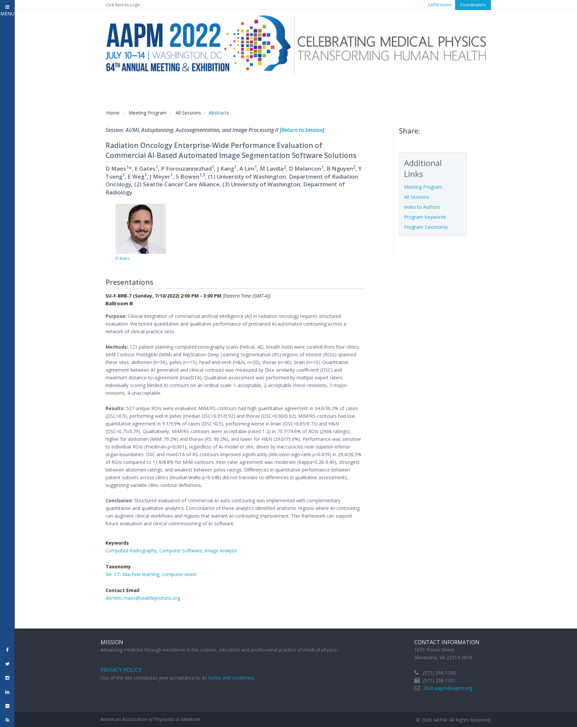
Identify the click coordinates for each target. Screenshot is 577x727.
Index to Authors (422, 207)
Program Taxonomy (426, 227)
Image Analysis (221, 550)
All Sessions (188, 113)
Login (135, 5)
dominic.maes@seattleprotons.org (143, 598)
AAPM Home (439, 5)
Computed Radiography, (132, 550)
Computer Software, (182, 550)
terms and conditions (231, 678)
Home (113, 113)
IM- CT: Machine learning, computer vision (151, 574)
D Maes (123, 258)
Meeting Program (148, 113)
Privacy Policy (121, 670)
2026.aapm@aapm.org (447, 688)
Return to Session (302, 130)
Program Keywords (425, 217)
